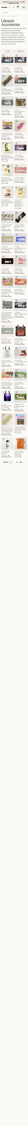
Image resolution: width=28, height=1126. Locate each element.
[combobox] (14, 12)
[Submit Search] (3, 12)
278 (17, 462)
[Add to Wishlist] (3, 56)
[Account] (10, 7)
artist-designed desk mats (13, 35)
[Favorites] (13, 7)
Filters (8, 51)
